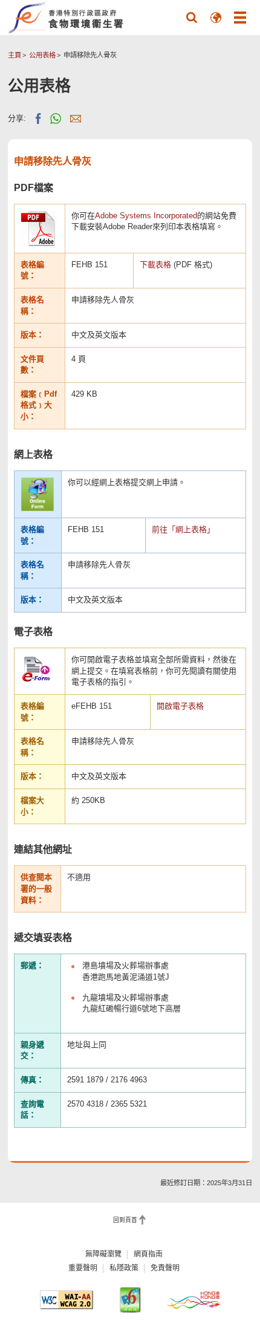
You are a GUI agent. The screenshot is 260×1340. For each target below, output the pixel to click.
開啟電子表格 (180, 706)
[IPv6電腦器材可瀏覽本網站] (130, 1300)
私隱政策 (123, 1268)
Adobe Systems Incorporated (146, 215)
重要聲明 (82, 1268)
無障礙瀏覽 (103, 1254)
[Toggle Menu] (240, 17)
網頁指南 (148, 1254)
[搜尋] (192, 17)
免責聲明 (165, 1268)
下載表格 (155, 264)
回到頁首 (125, 1220)
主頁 (14, 55)
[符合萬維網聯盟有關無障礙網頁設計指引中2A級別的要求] (66, 1299)
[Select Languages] (216, 17)
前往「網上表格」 (183, 529)
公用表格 (42, 55)
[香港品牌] (193, 1299)
